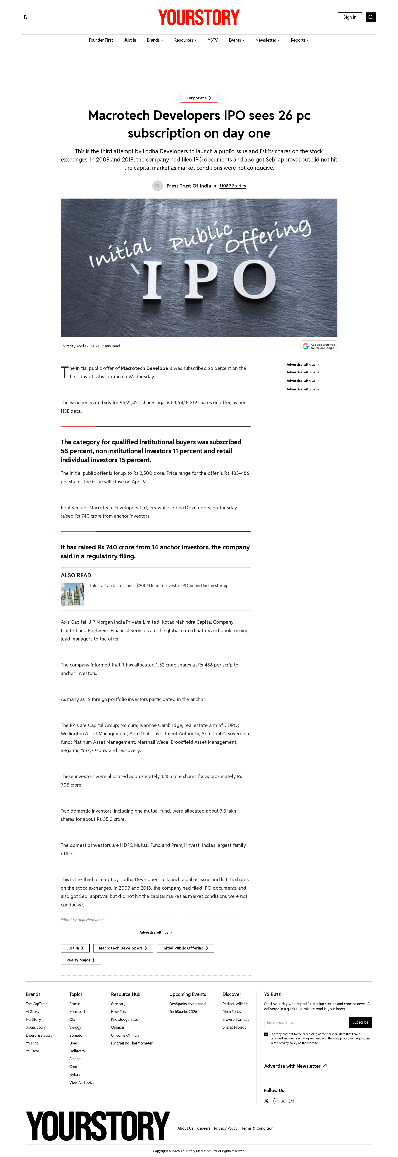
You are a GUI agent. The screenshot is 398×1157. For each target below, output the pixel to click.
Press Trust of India (189, 186)
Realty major (79, 960)
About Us (185, 1128)
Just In (73, 948)
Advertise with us (154, 932)
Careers (204, 1128)
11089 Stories (232, 185)
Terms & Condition (257, 1128)
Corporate (197, 98)
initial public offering (183, 948)
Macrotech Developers (121, 948)
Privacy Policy (225, 1128)
